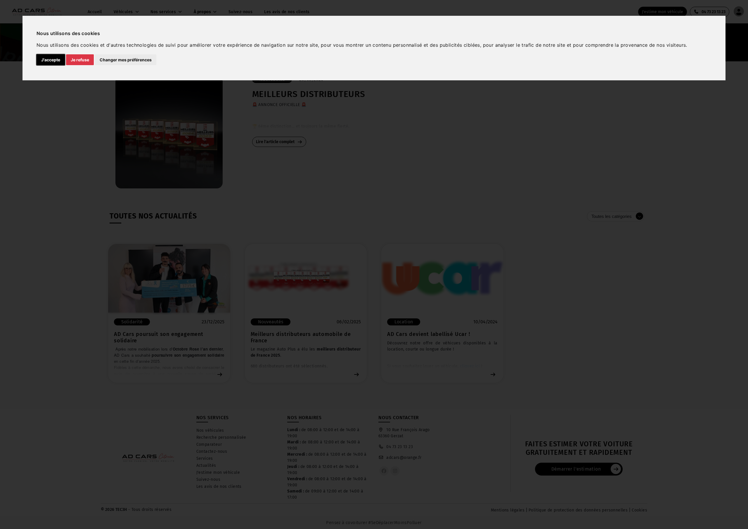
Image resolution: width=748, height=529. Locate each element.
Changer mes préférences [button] (126, 59)
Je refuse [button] (80, 59)
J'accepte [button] (50, 59)
